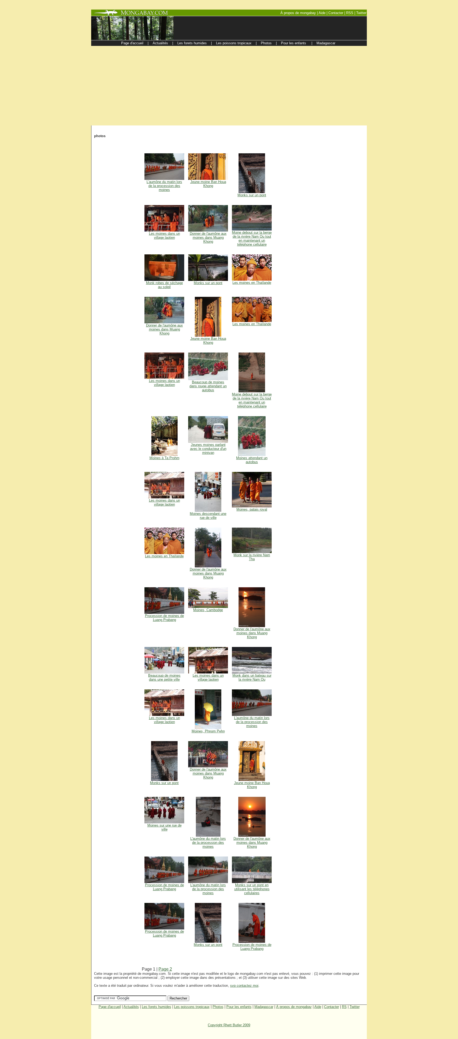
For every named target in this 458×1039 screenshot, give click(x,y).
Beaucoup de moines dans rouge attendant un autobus (208, 386)
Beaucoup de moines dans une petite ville (164, 677)
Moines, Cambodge (208, 610)
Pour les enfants (239, 1007)
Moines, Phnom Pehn (208, 731)
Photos (218, 1007)
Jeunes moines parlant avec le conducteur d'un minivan (208, 449)
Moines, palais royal (251, 509)
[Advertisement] (229, 86)
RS (344, 1007)
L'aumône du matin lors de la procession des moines (164, 186)
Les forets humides (156, 1007)
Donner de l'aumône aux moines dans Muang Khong (208, 238)
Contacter (331, 1007)
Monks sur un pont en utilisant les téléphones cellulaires (252, 889)
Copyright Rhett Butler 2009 (229, 1025)
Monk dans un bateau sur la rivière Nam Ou (251, 677)
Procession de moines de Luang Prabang (164, 618)
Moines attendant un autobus (251, 460)
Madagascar (263, 1007)
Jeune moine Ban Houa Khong (208, 184)
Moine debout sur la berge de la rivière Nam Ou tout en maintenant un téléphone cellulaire (252, 238)
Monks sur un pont (251, 195)
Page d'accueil (110, 1007)
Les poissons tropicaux (192, 1007)
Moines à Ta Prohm (164, 458)
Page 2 (165, 969)
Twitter (355, 1007)
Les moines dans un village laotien (164, 236)
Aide (317, 1007)
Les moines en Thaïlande (251, 283)
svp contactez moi (244, 986)
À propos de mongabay (294, 1007)
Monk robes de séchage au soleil (164, 285)
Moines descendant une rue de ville (208, 516)
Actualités (131, 1007)
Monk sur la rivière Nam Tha (252, 557)
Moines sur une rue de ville (164, 827)
